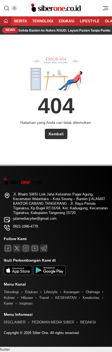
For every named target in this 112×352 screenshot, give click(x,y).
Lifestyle (89, 21)
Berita (20, 21)
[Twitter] (17, 248)
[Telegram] (44, 248)
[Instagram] (26, 248)
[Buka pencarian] (6, 7)
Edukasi (66, 21)
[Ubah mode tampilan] (14, 8)
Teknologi (42, 21)
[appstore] (18, 274)
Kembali (56, 134)
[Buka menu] (103, 9)
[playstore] (49, 274)
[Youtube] (35, 248)
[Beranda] (5, 21)
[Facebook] (8, 248)
